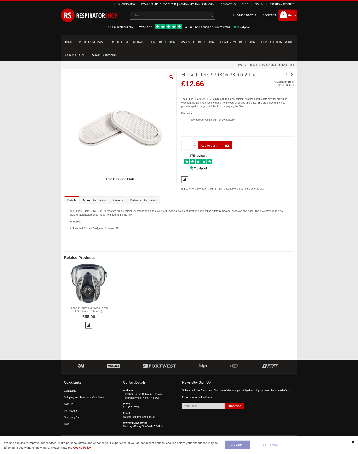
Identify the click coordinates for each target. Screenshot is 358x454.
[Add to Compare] (88, 325)
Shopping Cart (72, 417)
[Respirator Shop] (89, 15)
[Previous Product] (286, 74)
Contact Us (228, 4)
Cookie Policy (82, 447)
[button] (171, 80)
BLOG (245, 4)
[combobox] (172, 15)
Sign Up (68, 404)
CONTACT (269, 15)
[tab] (72, 200)
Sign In (259, 4)
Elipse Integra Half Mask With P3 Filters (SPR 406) (88, 309)
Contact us (70, 390)
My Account (70, 410)
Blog (66, 424)
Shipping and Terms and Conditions (84, 397)
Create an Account (282, 4)
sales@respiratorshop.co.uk (139, 416)
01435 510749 (168, 4)
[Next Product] (291, 74)
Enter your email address (197, 397)
